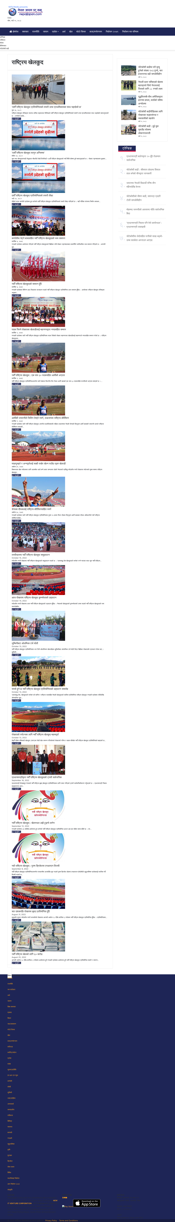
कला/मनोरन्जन (96, 31)
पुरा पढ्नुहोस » (16, 119)
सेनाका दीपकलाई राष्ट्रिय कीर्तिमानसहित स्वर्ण (31, 509)
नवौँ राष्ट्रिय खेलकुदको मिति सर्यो (26, 1176)
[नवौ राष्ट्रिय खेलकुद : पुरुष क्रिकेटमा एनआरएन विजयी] (38, 862)
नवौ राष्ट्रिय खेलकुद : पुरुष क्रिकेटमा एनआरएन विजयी (35, 865)
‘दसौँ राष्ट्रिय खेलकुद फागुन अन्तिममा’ (28, 152)
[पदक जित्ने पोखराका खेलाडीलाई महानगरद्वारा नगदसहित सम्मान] (38, 326)
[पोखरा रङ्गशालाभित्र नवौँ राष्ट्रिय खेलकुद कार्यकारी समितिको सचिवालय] (38, 994)
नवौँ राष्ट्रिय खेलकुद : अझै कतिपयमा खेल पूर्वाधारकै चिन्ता (37, 1042)
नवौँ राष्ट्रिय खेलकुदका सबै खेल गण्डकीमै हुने (31, 1131)
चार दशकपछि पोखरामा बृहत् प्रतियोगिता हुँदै (31, 911)
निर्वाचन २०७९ (112, 31)
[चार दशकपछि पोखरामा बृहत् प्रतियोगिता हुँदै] (38, 908)
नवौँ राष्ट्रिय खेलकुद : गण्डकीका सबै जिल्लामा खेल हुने (35, 1219)
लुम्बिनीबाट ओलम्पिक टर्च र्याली (25, 643)
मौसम (2, 43)
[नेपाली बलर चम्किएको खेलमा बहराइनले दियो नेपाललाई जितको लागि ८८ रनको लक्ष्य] (128, 90)
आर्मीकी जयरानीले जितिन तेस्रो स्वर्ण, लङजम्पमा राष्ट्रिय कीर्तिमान (40, 418)
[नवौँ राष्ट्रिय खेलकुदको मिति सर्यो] (38, 1173)
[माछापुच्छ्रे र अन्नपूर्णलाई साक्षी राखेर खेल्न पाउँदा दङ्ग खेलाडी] (38, 460)
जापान (45, 31)
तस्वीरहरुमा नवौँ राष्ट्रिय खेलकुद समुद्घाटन (31, 554)
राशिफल (2, 40)
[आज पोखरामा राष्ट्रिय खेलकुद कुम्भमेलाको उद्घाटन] (38, 594)
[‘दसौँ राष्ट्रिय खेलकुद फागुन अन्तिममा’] (38, 149)
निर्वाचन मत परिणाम (130, 31)
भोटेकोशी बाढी (4, 48)
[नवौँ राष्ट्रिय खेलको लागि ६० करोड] (38, 951)
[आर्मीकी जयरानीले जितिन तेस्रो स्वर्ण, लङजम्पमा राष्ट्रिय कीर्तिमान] (38, 415)
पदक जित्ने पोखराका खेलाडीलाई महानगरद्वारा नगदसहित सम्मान (39, 329)
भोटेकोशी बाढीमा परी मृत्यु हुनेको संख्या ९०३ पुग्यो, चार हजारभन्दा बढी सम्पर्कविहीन (150, 70)
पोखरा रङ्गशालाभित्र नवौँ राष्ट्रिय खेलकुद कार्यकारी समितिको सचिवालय (43, 996)
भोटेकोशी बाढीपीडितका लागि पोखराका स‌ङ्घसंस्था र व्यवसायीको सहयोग (150, 115)
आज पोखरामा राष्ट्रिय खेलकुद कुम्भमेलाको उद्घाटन (34, 597)
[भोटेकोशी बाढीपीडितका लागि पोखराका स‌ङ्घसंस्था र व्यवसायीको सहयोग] (128, 119)
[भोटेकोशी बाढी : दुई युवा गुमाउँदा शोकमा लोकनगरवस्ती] (128, 134)
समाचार (25, 31)
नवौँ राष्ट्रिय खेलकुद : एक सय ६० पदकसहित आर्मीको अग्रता (38, 375)
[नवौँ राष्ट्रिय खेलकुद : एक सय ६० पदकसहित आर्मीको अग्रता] (38, 372)
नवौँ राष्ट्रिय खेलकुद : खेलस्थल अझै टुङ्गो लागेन (33, 822)
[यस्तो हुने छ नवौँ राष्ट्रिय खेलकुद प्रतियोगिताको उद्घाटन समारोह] (38, 686)
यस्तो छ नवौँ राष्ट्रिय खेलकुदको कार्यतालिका (31, 1088)
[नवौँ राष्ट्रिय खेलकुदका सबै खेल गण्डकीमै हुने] (38, 1128)
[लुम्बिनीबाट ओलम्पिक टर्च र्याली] (38, 640)
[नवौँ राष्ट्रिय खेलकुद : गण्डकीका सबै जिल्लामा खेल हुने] (38, 1216)
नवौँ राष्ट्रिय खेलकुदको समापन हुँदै (27, 283)
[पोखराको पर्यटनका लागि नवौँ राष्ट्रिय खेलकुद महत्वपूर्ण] (38, 731)
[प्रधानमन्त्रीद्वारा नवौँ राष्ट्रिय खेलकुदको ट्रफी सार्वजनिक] (38, 774)
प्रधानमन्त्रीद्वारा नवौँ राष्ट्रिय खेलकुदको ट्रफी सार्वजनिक (37, 777)
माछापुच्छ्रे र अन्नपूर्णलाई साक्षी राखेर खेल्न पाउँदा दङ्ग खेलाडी (39, 463)
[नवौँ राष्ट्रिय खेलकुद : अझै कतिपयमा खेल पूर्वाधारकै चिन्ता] (38, 1039)
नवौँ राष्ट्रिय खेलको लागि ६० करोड (27, 954)
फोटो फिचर (81, 31)
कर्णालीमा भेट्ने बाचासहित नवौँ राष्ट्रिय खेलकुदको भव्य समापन (38, 238)
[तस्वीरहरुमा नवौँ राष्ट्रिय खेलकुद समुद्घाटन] (38, 551)
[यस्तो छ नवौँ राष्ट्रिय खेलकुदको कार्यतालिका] (38, 1085)
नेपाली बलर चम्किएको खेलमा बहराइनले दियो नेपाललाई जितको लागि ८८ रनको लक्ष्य (150, 85)
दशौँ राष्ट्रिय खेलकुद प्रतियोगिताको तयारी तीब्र (32, 195)
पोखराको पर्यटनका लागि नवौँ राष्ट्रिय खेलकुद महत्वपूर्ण (35, 734)
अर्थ (63, 31)
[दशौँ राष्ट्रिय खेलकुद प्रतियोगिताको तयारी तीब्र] (38, 192)
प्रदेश (54, 31)
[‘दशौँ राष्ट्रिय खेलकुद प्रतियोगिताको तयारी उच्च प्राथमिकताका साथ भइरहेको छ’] (38, 104)
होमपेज (15, 31)
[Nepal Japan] (26, 10)
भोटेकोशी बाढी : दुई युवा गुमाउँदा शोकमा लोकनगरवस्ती (148, 129)
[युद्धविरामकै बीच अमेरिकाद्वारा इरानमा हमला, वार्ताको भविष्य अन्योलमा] (128, 104)
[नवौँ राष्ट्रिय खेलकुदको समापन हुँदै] (38, 281)
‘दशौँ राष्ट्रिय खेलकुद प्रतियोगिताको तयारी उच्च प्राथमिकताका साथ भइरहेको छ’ (46, 107)
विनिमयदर (3, 46)
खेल (70, 31)
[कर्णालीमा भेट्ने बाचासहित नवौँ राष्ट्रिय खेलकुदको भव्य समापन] (38, 235)
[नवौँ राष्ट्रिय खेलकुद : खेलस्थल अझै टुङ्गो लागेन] (38, 820)
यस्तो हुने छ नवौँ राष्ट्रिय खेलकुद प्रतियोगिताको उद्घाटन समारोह (40, 688)
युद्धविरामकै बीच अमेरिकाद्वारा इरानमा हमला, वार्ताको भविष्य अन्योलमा (150, 100)
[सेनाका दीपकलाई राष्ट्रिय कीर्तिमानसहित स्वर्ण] (38, 506)
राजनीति (35, 31)
